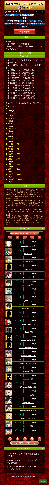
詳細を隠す (24, 31)
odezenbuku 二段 (28, 340)
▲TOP (43, 481)
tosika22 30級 (28, 332)
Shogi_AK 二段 (28, 403)
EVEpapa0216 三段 (28, 387)
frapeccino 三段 (28, 285)
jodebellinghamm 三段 (28, 348)
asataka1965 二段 (28, 356)
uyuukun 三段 (28, 434)
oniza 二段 (28, 254)
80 (32, 237)
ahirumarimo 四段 (28, 418)
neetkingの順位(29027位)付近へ (24, 233)
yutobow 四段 (28, 261)
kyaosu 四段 (28, 426)
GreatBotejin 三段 (28, 246)
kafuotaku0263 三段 (28, 363)
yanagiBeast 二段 (28, 293)
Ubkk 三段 (28, 269)
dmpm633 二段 (28, 316)
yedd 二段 (28, 301)
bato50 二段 (28, 379)
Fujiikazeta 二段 (28, 308)
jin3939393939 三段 (28, 410)
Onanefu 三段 (28, 395)
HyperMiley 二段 (28, 324)
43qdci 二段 (28, 371)
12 (25, 237)
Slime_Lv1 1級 (28, 277)
